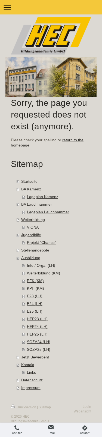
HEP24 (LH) (37, 326)
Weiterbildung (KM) (43, 273)
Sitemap (45, 407)
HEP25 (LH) (37, 334)
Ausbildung (30, 258)
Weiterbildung (33, 219)
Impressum (31, 387)
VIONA (33, 227)
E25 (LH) (34, 311)
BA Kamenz (31, 189)
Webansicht (82, 411)
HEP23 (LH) (37, 319)
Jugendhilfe (31, 235)
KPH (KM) (35, 288)
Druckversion (26, 407)
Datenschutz (32, 380)
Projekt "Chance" (41, 242)
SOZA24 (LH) (38, 342)
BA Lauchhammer (36, 204)
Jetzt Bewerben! (35, 357)
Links (31, 372)
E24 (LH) (34, 303)
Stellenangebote (35, 250)
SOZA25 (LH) (38, 349)
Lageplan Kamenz (42, 196)
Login (87, 407)
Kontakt (27, 365)
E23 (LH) (34, 296)
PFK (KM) (35, 281)
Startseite (29, 181)
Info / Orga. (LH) (41, 265)
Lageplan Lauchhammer (48, 212)
